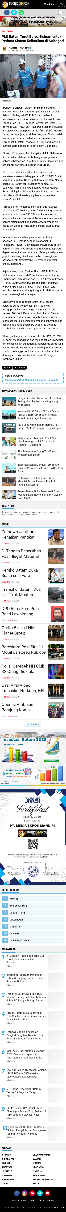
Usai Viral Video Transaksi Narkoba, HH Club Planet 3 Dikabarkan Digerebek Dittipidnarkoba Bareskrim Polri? (23, 691)
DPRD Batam (8, 1159)
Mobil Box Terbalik (20, 940)
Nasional (38, 1171)
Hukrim (13, 898)
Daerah (37, 1159)
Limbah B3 (15, 926)
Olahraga (7, 1175)
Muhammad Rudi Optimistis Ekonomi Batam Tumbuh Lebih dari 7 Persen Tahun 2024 (33, 380)
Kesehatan (38, 1167)
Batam (7, 367)
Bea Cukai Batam (19, 905)
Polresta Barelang (43, 1179)
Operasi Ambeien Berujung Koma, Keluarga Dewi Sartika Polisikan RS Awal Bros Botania (23, 710)
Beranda (15, 1200)
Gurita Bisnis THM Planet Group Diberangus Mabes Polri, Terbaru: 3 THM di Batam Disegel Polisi (24, 633)
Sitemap (50, 1200)
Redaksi (24, 1200)
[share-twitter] (14, 12)
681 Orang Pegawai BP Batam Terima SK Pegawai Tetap (23, 1091)
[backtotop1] (63, 1207)
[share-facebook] (7, 12)
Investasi (7, 1167)
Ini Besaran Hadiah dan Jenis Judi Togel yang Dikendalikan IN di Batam (25, 959)
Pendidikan (39, 1175)
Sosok (36, 1183)
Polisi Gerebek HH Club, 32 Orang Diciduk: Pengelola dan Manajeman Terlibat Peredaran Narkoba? (23, 672)
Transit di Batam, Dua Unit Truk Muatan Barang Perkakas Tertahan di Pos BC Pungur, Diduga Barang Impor (22, 595)
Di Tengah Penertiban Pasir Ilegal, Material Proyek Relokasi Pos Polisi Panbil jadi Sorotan (21, 556)
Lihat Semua (33, 724)
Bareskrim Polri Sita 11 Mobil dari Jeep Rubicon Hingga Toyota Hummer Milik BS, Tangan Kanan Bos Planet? (24, 652)
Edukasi (6, 1163)
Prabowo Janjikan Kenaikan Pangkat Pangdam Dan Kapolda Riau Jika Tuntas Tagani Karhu (23, 537)
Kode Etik (41, 1200)
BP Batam (6, 1154)
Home (4, 31)
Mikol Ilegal (16, 919)
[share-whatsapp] (21, 12)
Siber (32, 1200)
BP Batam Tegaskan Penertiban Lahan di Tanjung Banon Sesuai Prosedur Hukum (24, 978)
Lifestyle (7, 1171)
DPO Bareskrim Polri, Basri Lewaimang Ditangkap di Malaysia (22, 614)
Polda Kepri (8, 1179)
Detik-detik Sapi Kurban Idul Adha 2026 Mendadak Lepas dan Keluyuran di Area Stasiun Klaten (25, 1054)
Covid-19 (14, 933)
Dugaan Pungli (17, 912)
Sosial (5, 1183)
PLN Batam (19, 367)
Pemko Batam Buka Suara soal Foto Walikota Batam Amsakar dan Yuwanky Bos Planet (22, 576)
